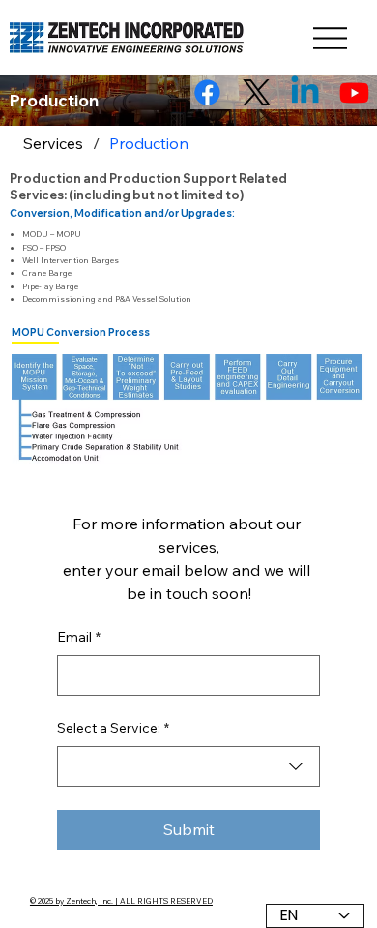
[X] (257, 92)
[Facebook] (207, 92)
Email (79, 636)
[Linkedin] (305, 92)
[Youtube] (354, 92)
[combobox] (188, 766)
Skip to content (17, 3)
